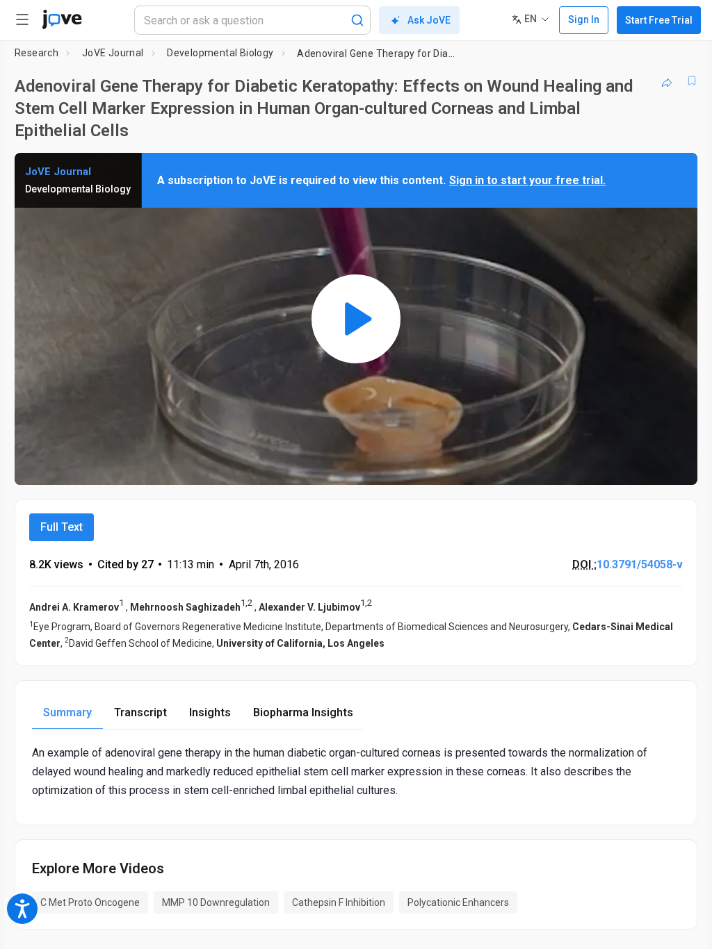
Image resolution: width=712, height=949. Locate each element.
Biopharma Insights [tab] (303, 712)
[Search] (357, 20)
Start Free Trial (659, 20)
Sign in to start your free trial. (527, 180)
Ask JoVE (429, 20)
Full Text (61, 527)
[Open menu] (22, 19)
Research (36, 52)
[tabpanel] (356, 771)
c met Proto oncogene (90, 902)
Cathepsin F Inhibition (338, 902)
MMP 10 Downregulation (216, 902)
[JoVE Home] (62, 19)
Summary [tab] (67, 712)
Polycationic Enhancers (458, 902)
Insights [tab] (210, 712)
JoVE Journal (113, 52)
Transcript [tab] (140, 712)
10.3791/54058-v (640, 564)
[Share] (666, 80)
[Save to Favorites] (691, 80)
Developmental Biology (220, 52)
